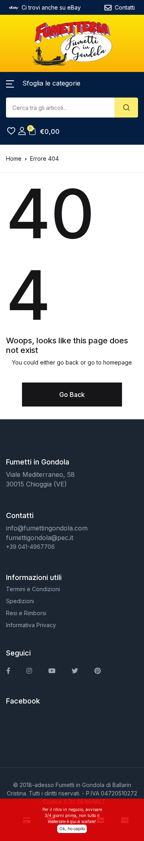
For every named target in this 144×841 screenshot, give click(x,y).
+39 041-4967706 (30, 546)
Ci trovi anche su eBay (51, 7)
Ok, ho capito (72, 828)
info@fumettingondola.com (47, 528)
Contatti (125, 7)
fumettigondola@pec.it (39, 538)
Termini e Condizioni (33, 589)
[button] (43, 83)
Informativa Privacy (31, 625)
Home (14, 158)
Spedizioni (20, 601)
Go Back (72, 395)
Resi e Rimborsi (26, 613)
